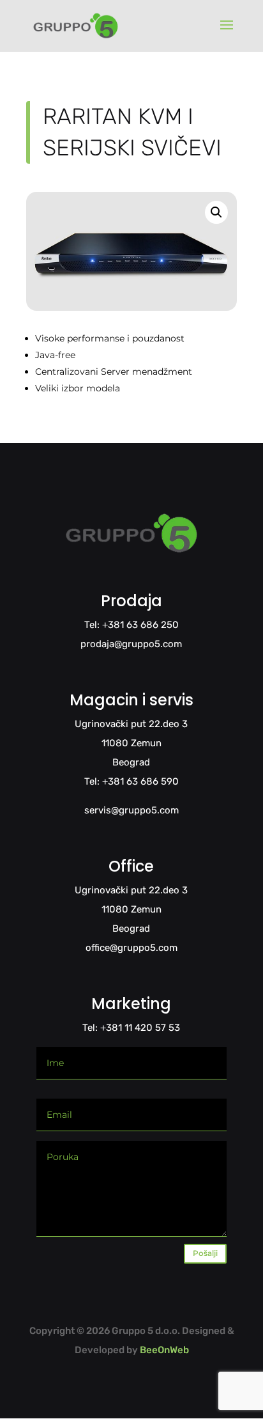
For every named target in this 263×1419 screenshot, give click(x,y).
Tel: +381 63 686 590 (131, 781)
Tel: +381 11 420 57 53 (131, 1027)
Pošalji (205, 1253)
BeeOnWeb (164, 1350)
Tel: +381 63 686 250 (131, 625)
